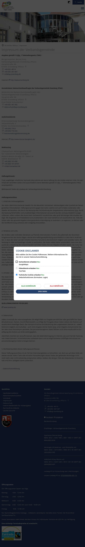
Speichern (42, 291)
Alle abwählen (56, 286)
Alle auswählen (28, 286)
